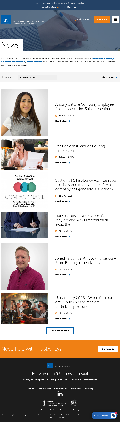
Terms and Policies (48, 410)
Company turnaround (57, 379)
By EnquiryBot (103, 415)
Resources (64, 410)
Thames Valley (44, 388)
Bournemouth (60, 388)
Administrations (34, 61)
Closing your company (33, 379)
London (30, 388)
